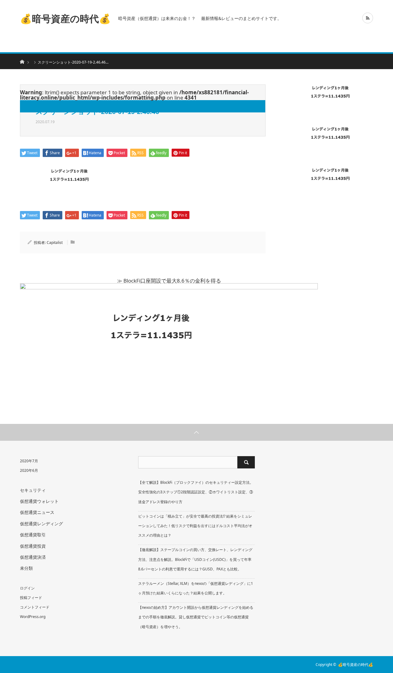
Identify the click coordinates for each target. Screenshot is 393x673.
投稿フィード (31, 597)
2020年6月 (29, 470)
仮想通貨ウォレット (39, 501)
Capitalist (55, 242)
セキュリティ (33, 490)
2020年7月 (29, 461)
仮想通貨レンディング (41, 523)
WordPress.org (32, 616)
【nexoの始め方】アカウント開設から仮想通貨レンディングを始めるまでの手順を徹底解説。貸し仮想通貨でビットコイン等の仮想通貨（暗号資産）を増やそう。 (195, 617)
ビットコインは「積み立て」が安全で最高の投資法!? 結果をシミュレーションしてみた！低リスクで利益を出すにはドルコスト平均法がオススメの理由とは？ (195, 526)
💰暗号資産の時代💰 (65, 18)
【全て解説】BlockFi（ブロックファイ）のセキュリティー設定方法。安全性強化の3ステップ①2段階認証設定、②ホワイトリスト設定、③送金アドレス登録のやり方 (195, 492)
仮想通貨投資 (33, 546)
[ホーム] (22, 61)
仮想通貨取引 (33, 535)
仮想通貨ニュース (37, 512)
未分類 (26, 568)
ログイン (27, 588)
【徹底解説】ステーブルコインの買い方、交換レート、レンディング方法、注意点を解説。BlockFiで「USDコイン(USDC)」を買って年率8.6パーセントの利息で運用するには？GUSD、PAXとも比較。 (195, 559)
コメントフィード (34, 607)
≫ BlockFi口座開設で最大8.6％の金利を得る (169, 280)
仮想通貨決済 (33, 557)
